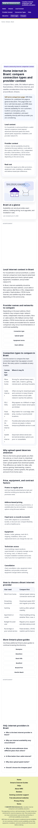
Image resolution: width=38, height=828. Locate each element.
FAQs (29, 12)
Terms (19, 804)
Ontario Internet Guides (19, 783)
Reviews (19, 792)
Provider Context (7, 12)
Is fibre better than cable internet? (18, 756)
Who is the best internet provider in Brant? (18, 733)
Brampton (19, 649)
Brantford (19, 663)
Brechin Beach (19, 672)
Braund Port (19, 668)
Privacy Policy (19, 801)
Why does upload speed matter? (17, 762)
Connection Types (20, 12)
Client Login (14, 16)
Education (5, 16)
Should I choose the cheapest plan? (19, 768)
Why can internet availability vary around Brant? (17, 741)
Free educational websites (19, 798)
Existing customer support (19, 795)
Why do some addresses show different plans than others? (16, 749)
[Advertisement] (19, 43)
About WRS (19, 789)
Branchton (19, 654)
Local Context (19, 9)
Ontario (10, 9)
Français (23, 16)
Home (4, 9)
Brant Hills (19, 658)
